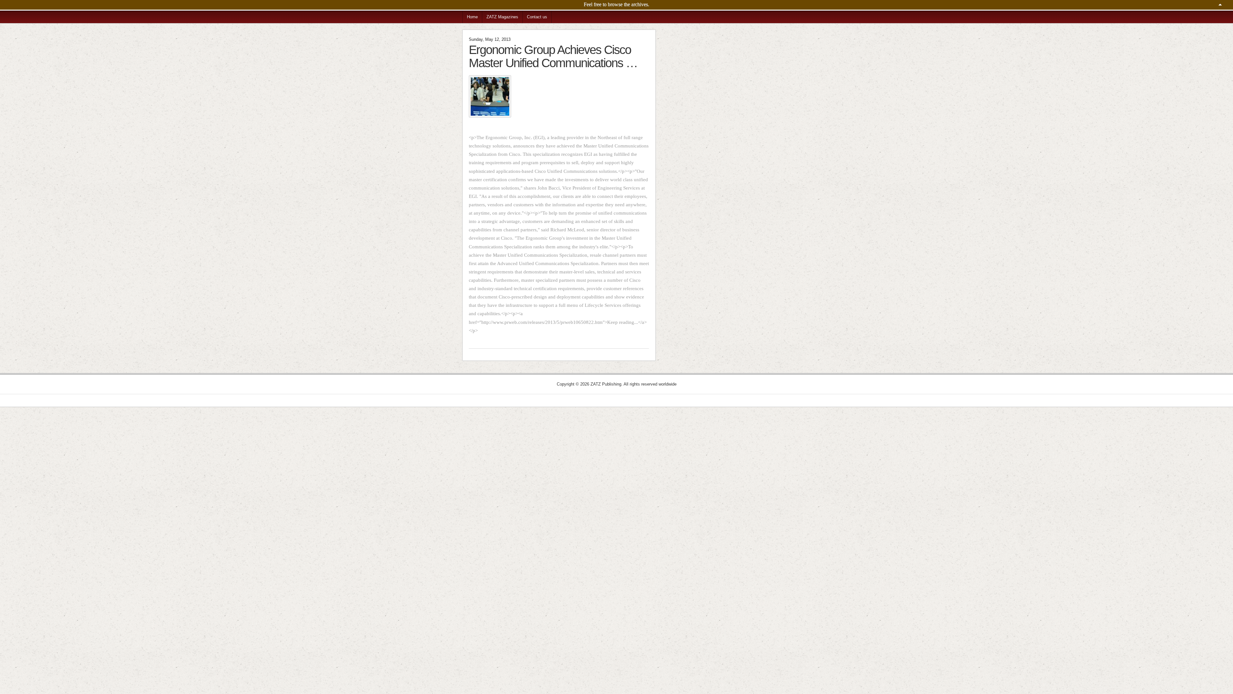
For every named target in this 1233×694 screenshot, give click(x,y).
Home (472, 16)
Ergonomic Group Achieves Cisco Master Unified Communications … (553, 56)
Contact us (537, 16)
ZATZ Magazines (502, 16)
